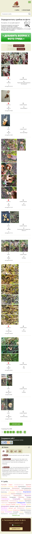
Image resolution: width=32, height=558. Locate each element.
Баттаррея (28, 486)
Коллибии (8, 512)
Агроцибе (4, 484)
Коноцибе (15, 512)
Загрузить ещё (16, 424)
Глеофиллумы (12, 502)
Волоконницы (26, 494)
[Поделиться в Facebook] (5, 442)
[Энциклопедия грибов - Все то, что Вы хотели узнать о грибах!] (16, 5)
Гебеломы (21, 497)
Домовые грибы (14, 506)
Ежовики (4, 508)
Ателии (15, 486)
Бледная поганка (14, 490)
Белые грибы (5, 490)
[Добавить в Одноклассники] (8, 442)
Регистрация (26, 10)
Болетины (4, 492)
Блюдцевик (21, 490)
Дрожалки (22, 506)
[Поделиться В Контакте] (3, 442)
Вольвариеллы (5, 495)
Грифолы (18, 504)
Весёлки (13, 494)
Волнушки (19, 493)
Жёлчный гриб (12, 508)
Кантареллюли (16, 510)
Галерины (4, 497)
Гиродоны (21, 500)
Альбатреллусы (19, 484)
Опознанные (21, 49)
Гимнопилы (4, 501)
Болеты (19, 492)
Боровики (27, 492)
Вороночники (17, 495)
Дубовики (28, 506)
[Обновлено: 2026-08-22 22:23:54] (29, 447)
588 (25, 432)
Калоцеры (10, 510)
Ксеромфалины (13, 513)
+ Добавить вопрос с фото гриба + (16, 37)
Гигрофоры (5, 499)
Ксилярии (28, 513)
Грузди (23, 504)
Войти (17, 10)
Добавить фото (16, 528)
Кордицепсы (27, 512)
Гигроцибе (16, 499)
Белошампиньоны (26, 488)
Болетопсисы (12, 492)
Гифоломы (4, 502)
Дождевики (5, 506)
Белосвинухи (15, 488)
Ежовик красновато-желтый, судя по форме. (18, 455)
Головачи (28, 502)
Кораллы (21, 512)
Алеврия (10, 484)
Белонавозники (5, 488)
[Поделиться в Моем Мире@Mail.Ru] (11, 442)
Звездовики (20, 508)
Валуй (9, 493)
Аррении (28, 484)
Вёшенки (28, 495)
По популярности (19, 45)
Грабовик (13, 504)
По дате (10, 45)
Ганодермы (12, 497)
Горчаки (3, 504)
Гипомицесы (13, 501)
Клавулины (23, 510)
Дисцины (29, 504)
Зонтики (4, 510)
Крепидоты (4, 513)
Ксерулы (21, 513)
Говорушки (21, 502)
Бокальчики (27, 490)
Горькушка (8, 504)
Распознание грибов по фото (15, 520)
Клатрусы (28, 510)
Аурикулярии (22, 486)
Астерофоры (10, 486)
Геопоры (28, 497)
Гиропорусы (28, 500)
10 (17, 432)
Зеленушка (28, 508)
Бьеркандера (4, 493)
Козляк (2, 512)
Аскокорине (4, 486)
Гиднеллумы (27, 499)
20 (20, 432)
